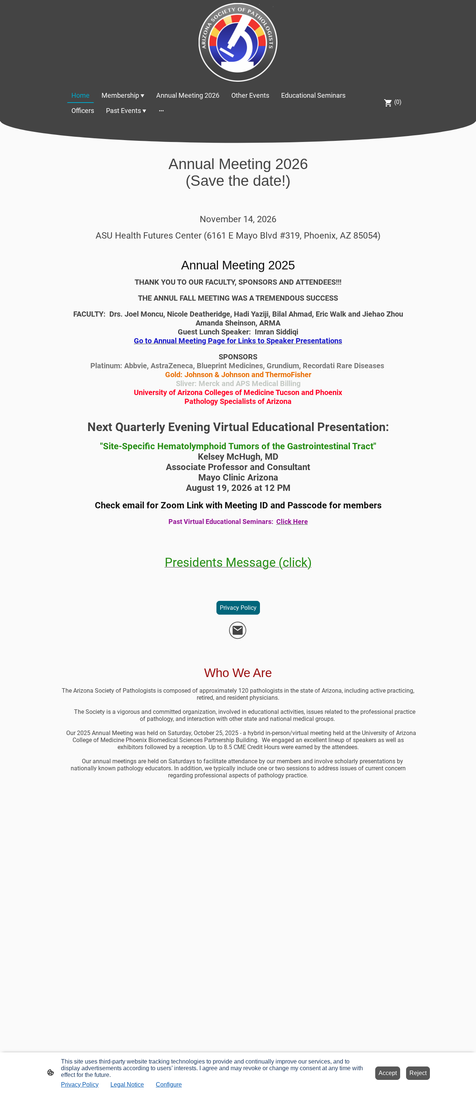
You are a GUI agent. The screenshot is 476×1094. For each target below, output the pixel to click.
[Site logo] (238, 42)
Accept (388, 1073)
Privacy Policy (238, 607)
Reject (418, 1073)
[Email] (238, 631)
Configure (169, 1084)
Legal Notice (127, 1084)
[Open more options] (161, 110)
